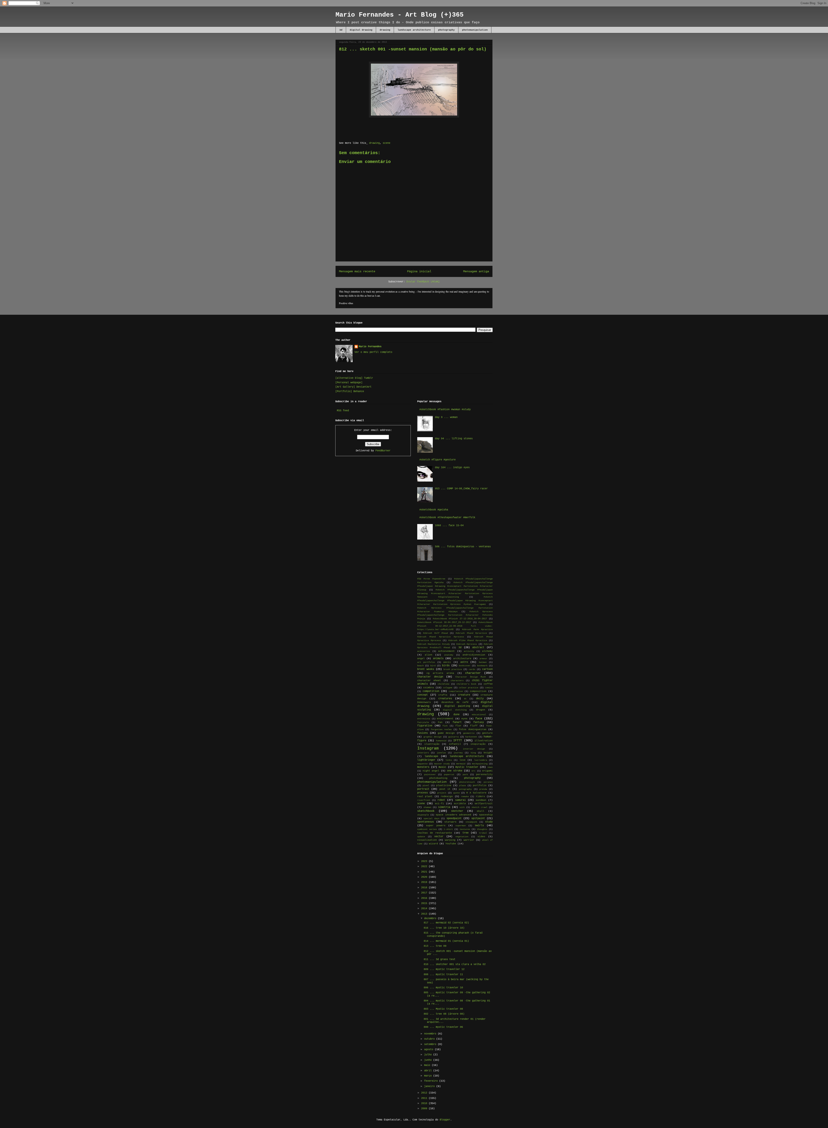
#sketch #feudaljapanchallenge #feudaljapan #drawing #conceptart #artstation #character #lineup (455, 586)
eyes (464, 718)
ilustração (431, 744)
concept (422, 694)
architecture (462, 658)
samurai (460, 800)
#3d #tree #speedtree (431, 579)
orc (473, 771)
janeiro (430, 1086)
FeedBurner (382, 450)
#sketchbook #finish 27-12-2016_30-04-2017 (460, 619)
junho (428, 1060)
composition (478, 691)
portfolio (479, 785)
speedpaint (454, 818)
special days (431, 818)
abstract (478, 647)
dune (456, 714)
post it (444, 789)
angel (421, 658)
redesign (447, 796)
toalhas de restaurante (434, 833)
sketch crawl (479, 807)
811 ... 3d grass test (439, 959)
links (448, 760)
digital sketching (454, 710)
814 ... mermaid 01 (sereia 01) (446, 941)
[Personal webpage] (348, 382)
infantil (455, 744)
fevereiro (431, 1081)
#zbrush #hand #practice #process (440, 637)
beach (420, 666)
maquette (422, 764)
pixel (426, 785)
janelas (441, 753)
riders (480, 796)
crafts (442, 695)
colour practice (468, 688)
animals (438, 658)
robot (441, 800)
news (490, 767)
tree (466, 832)
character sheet (429, 680)
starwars (450, 822)
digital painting (457, 706)
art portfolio (426, 662)
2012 (425, 1092)
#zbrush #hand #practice (471, 633)
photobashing (438, 778)
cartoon (487, 669)
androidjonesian (474, 655)
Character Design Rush (470, 677)
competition (431, 691)
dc (465, 699)
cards (472, 669)
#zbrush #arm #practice (477, 629)
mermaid (460, 764)
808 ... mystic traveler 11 (443, 974)
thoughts (482, 829)
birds (446, 665)
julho (428, 1054)
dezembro (431, 918)
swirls (479, 825)
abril (428, 1070)
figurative (424, 725)
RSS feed (343, 410)
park (465, 774)
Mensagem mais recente (357, 271)
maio (428, 1065)
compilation (456, 691)
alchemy (487, 651)
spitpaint (478, 818)
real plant (425, 796)
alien (428, 655)
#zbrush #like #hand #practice (467, 640)
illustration (484, 740)
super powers (435, 825)
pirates (488, 782)
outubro (430, 1038)
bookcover (464, 666)
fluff (474, 725)
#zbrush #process (466, 644)
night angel (431, 771)
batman (483, 662)
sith (462, 807)
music (442, 767)
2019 (425, 882)
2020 (425, 877)
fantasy (478, 722)
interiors (423, 753)
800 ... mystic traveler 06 (443, 1027)
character (473, 673)
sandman (481, 800)
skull (480, 811)
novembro (431, 1033)
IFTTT (457, 740)
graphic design (432, 737)
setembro (431, 1044)
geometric (469, 733)
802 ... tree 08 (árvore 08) (444, 1013)
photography (446, 30)
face (478, 718)
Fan (440, 722)
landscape (431, 756)
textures (465, 829)
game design (446, 733)
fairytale (423, 722)
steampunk (471, 822)
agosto (429, 1049)
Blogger (445, 1119)
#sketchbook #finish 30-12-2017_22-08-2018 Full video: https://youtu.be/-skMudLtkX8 (455, 626)
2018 (425, 887)
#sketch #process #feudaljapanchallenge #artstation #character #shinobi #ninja (455, 615)
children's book (466, 684)
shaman (427, 807)
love (462, 760)
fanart (457, 722)
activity (469, 651)
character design (430, 676)
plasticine (443, 785)
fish (445, 726)
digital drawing (361, 30)
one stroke (454, 770)
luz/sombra (480, 760)
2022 (425, 866)
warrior (469, 840)
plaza (462, 785)
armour (483, 658)
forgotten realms (441, 729)
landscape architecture (414, 30)
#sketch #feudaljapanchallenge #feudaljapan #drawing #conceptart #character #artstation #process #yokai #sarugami (455, 600)
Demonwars (424, 702)
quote (456, 793)
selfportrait (484, 803)
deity (480, 698)
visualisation (427, 840)
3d (340, 30)
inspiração (478, 744)
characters (457, 680)
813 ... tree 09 (435, 946)
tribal (483, 833)
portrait (423, 789)
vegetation (461, 836)
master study (442, 764)
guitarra (453, 737)
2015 (425, 903)
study (489, 821)
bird (433, 666)
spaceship (486, 815)
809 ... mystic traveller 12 (444, 969)
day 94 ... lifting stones (454, 438)
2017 (425, 892)
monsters (423, 767)
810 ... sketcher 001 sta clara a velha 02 (455, 964)
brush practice (453, 669)
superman (460, 825)
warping (450, 840)
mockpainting (480, 764)
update (421, 836)
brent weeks (425, 669)
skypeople (423, 815)
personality (484, 774)
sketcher (457, 811)
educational (479, 714)
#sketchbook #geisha (433, 509)
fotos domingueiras (472, 729)
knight (488, 752)
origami (487, 771)
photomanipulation (475, 30)
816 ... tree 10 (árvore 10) (444, 927)
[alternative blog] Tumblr (354, 378)
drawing (385, 30)
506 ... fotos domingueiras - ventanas (463, 546)
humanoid (441, 741)
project (441, 793)
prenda (483, 789)
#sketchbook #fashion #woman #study (445, 409)
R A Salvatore (476, 793)
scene (386, 143)
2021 (425, 871)
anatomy (448, 655)
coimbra (428, 687)
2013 (425, 913)
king (473, 753)
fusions (422, 733)
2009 (425, 1108)
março (428, 1075)
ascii (447, 662)
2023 (425, 861)
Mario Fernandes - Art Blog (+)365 (400, 15)
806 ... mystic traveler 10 (443, 987)
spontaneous (425, 821)
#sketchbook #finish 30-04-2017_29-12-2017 (444, 622)
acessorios (423, 651)
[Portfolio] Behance (349, 391)
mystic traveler (466, 767)
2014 (425, 908)
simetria (444, 807)
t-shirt (448, 829)
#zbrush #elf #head (435, 633)
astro (464, 662)
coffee (488, 684)
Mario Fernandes (370, 346)
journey (458, 753)
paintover (430, 774)
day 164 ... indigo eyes (452, 467)
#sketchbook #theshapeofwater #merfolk (447, 517)
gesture (487, 733)
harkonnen (471, 737)
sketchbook (425, 811)
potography (465, 789)
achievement (446, 651)
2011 (425, 1098)
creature (464, 694)
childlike (443, 684)
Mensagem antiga (476, 271)
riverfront (423, 800)
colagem (447, 688)
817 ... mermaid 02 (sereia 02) (446, 922)
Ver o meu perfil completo (373, 352)
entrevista (423, 719)
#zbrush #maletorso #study (433, 644)
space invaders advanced (453, 815)
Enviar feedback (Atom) (423, 281)
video (481, 836)
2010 (425, 1103)
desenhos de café (455, 702)
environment (445, 718)
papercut (449, 774)
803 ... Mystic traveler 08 (443, 1009)
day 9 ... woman (446, 417)
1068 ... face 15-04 (449, 525)
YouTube (450, 843)
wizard (433, 843)
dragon (480, 710)
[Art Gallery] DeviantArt (353, 386)
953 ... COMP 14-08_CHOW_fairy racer (461, 488)
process (422, 792)
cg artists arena (440, 673)
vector (438, 836)
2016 (425, 898)
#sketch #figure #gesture (437, 459)
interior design (474, 749)
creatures (445, 698)
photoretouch (467, 782)
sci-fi (439, 803)
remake (465, 796)
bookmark (482, 666)
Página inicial (419, 271)
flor (458, 725)
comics (489, 688)
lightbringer (426, 760)
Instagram (428, 748)
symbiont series (427, 829)
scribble (460, 803)
